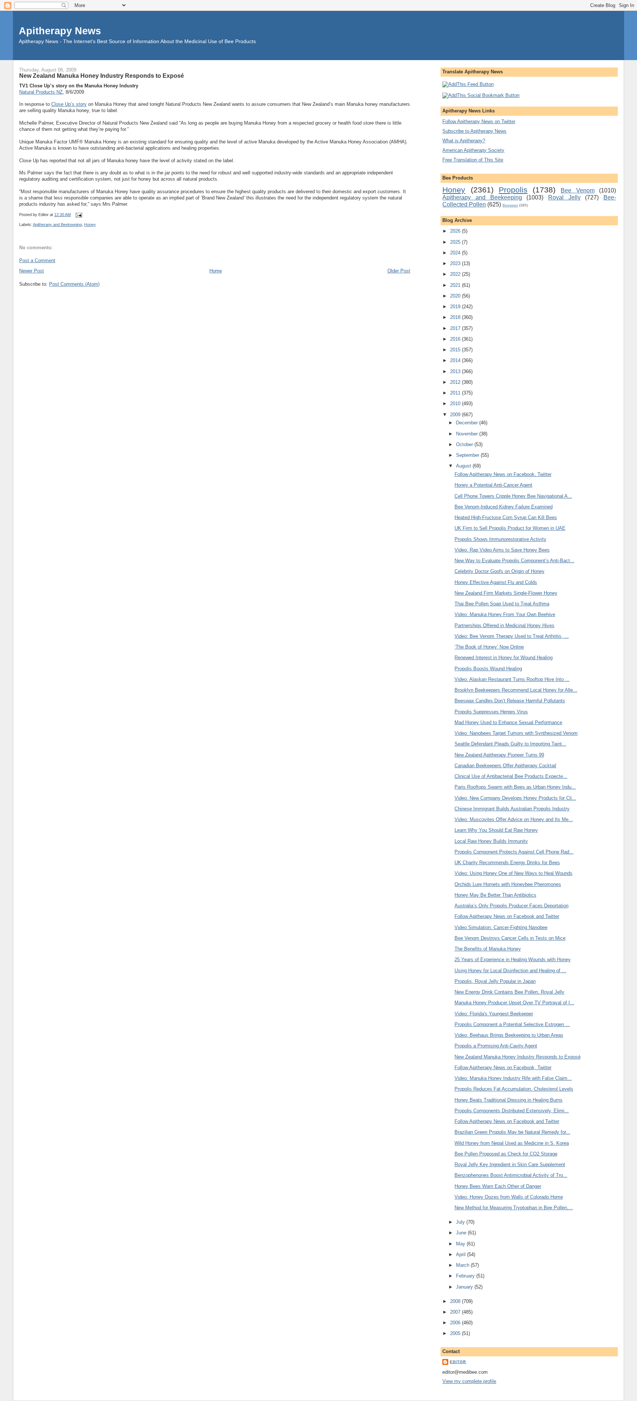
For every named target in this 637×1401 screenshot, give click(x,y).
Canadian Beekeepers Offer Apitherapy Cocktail (505, 765)
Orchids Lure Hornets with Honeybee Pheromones (508, 884)
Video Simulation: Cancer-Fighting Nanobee (501, 927)
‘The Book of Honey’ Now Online (489, 647)
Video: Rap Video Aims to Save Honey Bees (502, 550)
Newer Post (31, 271)
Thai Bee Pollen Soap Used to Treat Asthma (502, 603)
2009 (456, 414)
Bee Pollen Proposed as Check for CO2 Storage (506, 1154)
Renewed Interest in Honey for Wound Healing (504, 657)
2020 (456, 296)
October (465, 444)
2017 (456, 328)
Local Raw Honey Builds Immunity (491, 841)
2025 (456, 242)
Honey (90, 224)
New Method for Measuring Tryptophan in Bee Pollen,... (514, 1207)
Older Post (398, 271)
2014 (456, 360)
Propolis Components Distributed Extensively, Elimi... (512, 1110)
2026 (456, 231)
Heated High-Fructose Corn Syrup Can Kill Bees (506, 517)
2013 (456, 371)
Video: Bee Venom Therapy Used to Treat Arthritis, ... (512, 636)
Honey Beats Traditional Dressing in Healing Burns (509, 1100)
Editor (458, 1362)
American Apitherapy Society (473, 150)
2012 (456, 382)
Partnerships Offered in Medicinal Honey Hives (504, 625)
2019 (456, 306)
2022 (456, 274)
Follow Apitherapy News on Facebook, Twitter (503, 474)
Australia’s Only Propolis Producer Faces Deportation (511, 905)
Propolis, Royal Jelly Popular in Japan (495, 981)
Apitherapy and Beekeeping (57, 224)
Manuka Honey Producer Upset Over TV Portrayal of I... (514, 1002)
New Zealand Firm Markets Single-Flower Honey (506, 593)
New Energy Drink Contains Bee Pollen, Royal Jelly (509, 992)
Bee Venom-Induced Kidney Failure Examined (504, 507)
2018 (456, 317)
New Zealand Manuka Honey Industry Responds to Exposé (101, 75)
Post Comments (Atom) (74, 284)
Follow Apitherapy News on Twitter (478, 121)
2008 (456, 1301)
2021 (456, 285)
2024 (456, 252)
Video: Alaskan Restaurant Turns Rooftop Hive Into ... (512, 679)
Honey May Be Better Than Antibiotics (495, 895)
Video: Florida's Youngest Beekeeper (494, 1013)
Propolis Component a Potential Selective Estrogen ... (512, 1024)
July (461, 1222)
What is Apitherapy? (463, 140)
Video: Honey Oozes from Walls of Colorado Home (509, 1197)
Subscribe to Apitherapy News (474, 131)
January (465, 1287)
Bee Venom (577, 190)
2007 (456, 1312)
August (464, 466)
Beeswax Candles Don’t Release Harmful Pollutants (510, 700)
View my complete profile (469, 1381)
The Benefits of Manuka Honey (488, 949)
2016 (456, 339)
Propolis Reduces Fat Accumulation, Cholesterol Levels (514, 1089)
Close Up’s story (69, 104)
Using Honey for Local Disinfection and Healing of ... (510, 970)
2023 (456, 263)
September (468, 455)
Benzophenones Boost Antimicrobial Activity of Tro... (511, 1175)
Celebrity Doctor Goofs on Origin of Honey (499, 571)
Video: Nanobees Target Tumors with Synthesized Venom (516, 733)
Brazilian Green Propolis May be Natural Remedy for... (512, 1132)
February (466, 1276)
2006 (456, 1322)
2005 (456, 1333)
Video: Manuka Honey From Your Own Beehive (505, 614)
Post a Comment (37, 260)
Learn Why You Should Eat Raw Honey (496, 830)
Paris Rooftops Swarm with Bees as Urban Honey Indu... (515, 787)
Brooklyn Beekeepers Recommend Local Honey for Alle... (516, 690)
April (461, 1254)
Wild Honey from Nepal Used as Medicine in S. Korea (512, 1143)
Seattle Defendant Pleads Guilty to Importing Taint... (510, 744)
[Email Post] (78, 214)
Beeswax (510, 205)
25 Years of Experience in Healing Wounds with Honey (513, 959)
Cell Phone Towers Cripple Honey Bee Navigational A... (513, 496)
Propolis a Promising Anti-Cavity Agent (496, 1046)
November (467, 434)
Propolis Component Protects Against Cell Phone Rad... (514, 852)
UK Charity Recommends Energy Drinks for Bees (507, 862)
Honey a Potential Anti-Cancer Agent (493, 485)
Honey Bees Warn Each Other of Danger (498, 1186)
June (462, 1232)
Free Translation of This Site (472, 160)
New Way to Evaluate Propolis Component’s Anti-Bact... (514, 560)
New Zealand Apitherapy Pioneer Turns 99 (499, 755)
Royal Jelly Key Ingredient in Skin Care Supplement (510, 1164)
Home (215, 271)
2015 (456, 349)
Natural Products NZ (41, 92)
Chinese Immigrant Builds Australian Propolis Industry (512, 808)
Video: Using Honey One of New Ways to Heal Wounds (513, 873)
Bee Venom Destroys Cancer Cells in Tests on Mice (510, 938)
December (467, 422)
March (463, 1265)
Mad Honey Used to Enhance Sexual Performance (508, 722)
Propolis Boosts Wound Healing (488, 668)
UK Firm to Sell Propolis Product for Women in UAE (510, 528)
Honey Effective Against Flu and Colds (496, 582)
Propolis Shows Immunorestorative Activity (500, 539)
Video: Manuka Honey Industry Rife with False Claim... (513, 1078)
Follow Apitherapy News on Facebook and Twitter (507, 916)
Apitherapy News (60, 30)
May (461, 1244)
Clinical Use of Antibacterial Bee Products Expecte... (511, 776)
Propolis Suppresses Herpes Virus (491, 712)
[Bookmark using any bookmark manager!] (480, 95)
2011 (456, 393)
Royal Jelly (564, 197)
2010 (456, 403)
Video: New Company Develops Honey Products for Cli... (515, 798)
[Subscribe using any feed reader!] (468, 84)
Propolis (513, 189)
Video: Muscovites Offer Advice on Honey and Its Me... (514, 819)
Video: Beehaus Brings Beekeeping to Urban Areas (509, 1035)
